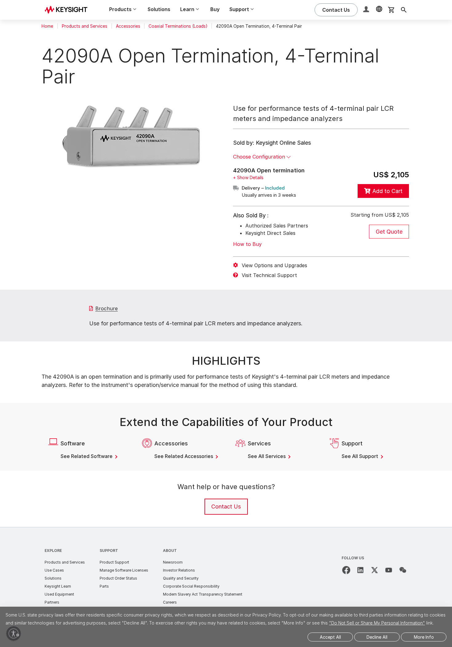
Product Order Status (118, 578)
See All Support (360, 456)
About (170, 550)
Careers (170, 602)
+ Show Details (248, 177)
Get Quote (389, 231)
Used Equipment (59, 594)
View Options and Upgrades (274, 265)
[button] (367, 10)
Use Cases (54, 570)
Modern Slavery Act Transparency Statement (202, 594)
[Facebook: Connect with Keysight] (346, 570)
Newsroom (173, 562)
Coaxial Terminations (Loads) (178, 26)
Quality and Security (181, 578)
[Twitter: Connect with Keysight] (374, 570)
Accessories (128, 26)
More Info (424, 637)
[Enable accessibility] (13, 633)
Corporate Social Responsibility (191, 586)
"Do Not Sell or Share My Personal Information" (377, 622)
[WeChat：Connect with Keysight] (402, 570)
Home (47, 26)
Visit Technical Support (269, 275)
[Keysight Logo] (68, 10)
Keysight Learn (58, 586)
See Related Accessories (184, 456)
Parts (104, 586)
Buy (215, 9)
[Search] (403, 10)
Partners (52, 602)
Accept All (330, 637)
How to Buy (247, 244)
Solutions (159, 9)
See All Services (267, 456)
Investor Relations (179, 570)
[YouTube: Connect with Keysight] (388, 570)
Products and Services (84, 26)
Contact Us (226, 506)
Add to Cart (387, 191)
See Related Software (87, 456)
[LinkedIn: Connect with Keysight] (360, 570)
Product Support (114, 562)
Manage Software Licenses (124, 570)
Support (109, 550)
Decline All (377, 637)
